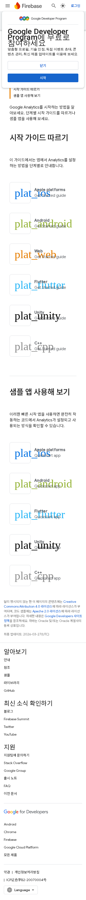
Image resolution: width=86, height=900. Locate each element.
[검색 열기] (54, 6)
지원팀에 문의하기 (16, 755)
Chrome (10, 832)
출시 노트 (10, 778)
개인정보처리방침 (27, 872)
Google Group (15, 770)
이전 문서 (10, 793)
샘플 (7, 675)
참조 (7, 667)
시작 (43, 78)
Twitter (9, 727)
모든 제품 (10, 855)
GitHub (9, 690)
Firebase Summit (16, 719)
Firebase (10, 839)
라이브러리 (11, 683)
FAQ (7, 786)
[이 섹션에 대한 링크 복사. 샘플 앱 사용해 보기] (14, 402)
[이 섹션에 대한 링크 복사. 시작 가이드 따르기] (14, 148)
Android (10, 824)
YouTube (10, 734)
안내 (7, 660)
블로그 (8, 711)
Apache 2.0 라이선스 (46, 611)
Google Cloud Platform (21, 847)
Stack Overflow (15, 763)
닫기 (43, 66)
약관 (7, 872)
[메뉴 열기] (7, 6)
